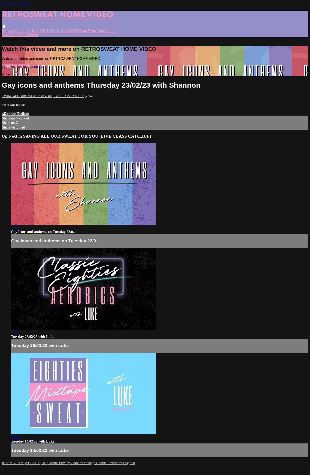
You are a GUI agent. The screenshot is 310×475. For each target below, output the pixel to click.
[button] (4, 26)
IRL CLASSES (66, 31)
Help (45, 463)
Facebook (9, 114)
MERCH (47, 31)
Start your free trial (16, 66)
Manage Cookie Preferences (104, 463)
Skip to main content (16, 4)
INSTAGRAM (13, 463)
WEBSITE (32, 463)
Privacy (65, 463)
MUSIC (33, 31)
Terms (54, 463)
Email (24, 114)
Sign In (32, 35)
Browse (8, 31)
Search (21, 31)
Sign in (110, 31)
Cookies (77, 463)
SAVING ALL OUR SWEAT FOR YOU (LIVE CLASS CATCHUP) (44, 96)
